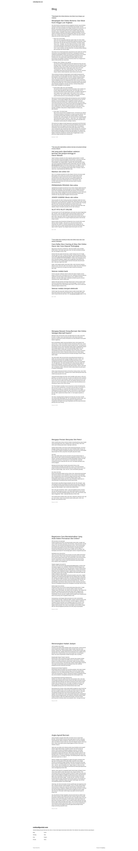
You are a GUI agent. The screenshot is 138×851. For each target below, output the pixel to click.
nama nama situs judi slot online (64, 256)
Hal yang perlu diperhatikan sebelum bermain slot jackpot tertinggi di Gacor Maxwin (66, 153)
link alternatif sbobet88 (75, 293)
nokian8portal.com (38, 2)
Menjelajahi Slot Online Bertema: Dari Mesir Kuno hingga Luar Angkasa (68, 22)
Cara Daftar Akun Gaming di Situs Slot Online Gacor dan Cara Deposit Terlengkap (69, 245)
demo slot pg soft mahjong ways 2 (71, 738)
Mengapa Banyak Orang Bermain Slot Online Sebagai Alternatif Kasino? (69, 390)
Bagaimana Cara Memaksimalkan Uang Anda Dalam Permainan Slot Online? (67, 711)
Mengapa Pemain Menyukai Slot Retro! (67, 555)
